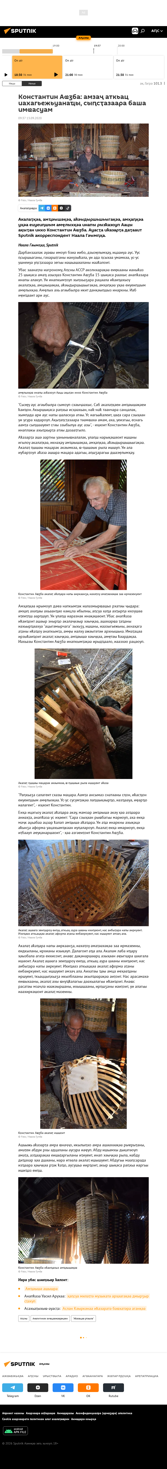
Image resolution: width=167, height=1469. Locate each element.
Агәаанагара (92, 1376)
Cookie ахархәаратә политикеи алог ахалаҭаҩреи (35, 1419)
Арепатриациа (146, 1376)
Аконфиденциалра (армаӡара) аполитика (104, 1413)
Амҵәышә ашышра (41, 1288)
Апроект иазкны (13, 1413)
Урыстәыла (52, 1376)
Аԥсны (23, 1318)
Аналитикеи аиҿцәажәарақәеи (50, 1318)
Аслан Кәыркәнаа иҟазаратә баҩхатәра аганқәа (104, 1308)
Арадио (72, 1376)
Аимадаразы (65, 1413)
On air (18, 60)
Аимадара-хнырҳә (83, 1419)
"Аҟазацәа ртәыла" (83, 1318)
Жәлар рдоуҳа (119, 1376)
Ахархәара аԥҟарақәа (40, 1413)
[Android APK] (15, 1431)
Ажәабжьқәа (12, 1376)
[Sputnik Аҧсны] (21, 35)
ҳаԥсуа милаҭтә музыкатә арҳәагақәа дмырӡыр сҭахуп (87, 1299)
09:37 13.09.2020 (30, 118)
